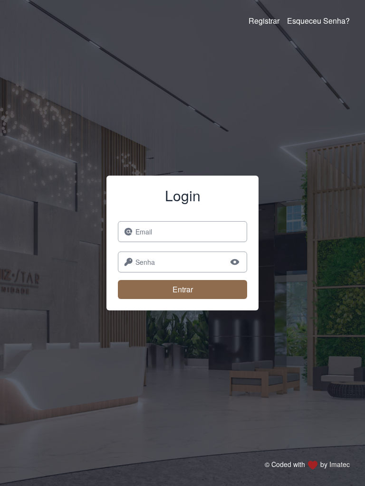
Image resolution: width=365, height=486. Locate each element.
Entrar (183, 289)
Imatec (339, 464)
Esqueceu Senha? (318, 20)
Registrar (264, 20)
